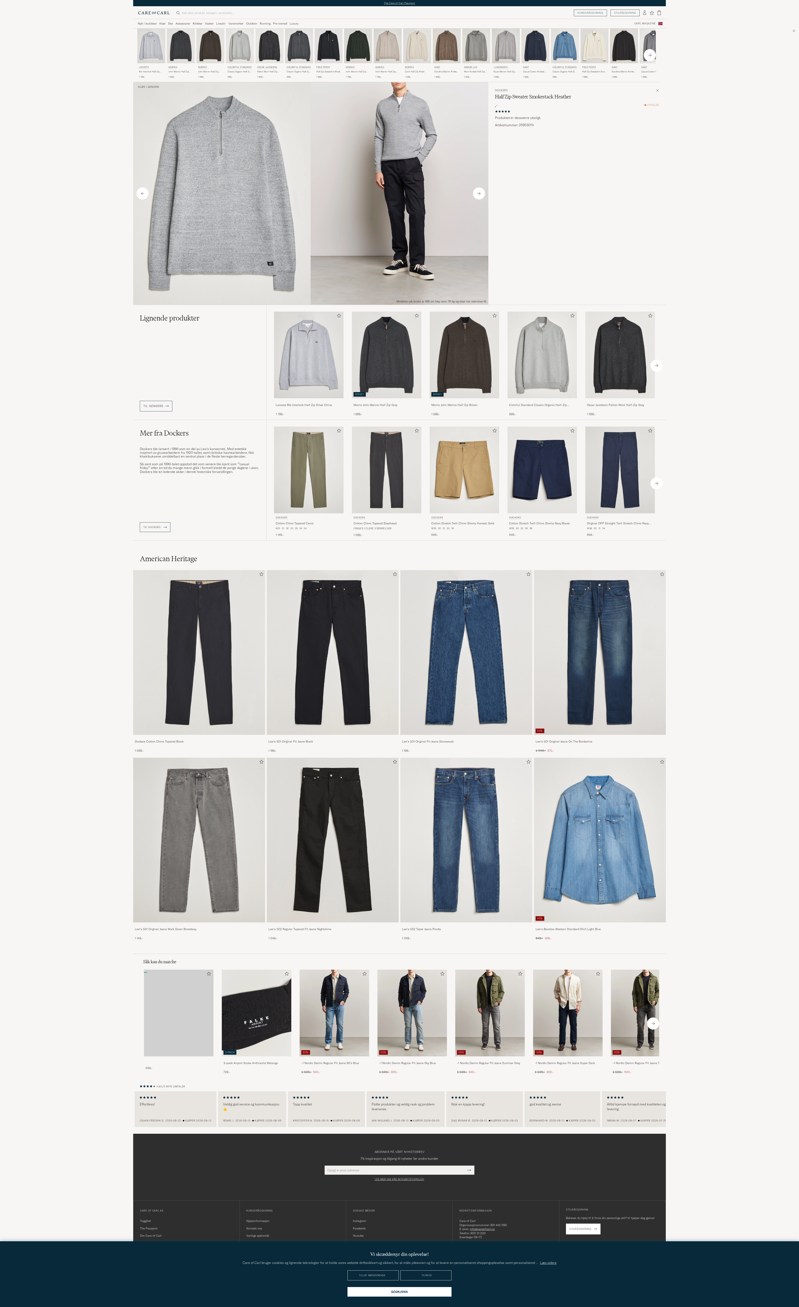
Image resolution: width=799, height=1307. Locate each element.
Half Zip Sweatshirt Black (328, 71)
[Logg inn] (644, 12)
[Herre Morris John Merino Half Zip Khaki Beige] (388, 45)
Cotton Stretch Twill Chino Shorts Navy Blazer (539, 523)
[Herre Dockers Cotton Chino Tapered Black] (199, 652)
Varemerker (235, 23)
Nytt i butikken (147, 23)
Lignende (170, 318)
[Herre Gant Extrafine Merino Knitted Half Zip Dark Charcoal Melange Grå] (624, 45)
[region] (399, 1109)
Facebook (359, 1228)
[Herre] (178, 1013)
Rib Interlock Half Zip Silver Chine (149, 71)
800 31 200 (478, 1233)
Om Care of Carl (151, 1236)
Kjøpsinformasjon (257, 1221)
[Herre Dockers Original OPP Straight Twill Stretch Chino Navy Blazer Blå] (620, 470)
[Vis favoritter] (652, 13)
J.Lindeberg (501, 67)
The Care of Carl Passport (399, 3)
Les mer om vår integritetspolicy (399, 1179)
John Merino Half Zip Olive (356, 71)
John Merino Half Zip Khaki (385, 71)
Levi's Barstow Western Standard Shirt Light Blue (568, 929)
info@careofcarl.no (482, 1229)
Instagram (359, 1221)
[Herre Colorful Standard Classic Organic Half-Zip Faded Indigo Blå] (565, 45)
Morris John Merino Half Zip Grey (375, 405)
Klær (162, 23)
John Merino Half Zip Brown (208, 71)
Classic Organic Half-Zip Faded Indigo (564, 71)
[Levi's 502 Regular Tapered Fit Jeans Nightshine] (333, 925)
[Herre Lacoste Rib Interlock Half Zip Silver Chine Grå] (151, 45)
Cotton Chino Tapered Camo (295, 523)
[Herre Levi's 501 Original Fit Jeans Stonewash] (466, 652)
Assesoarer (183, 23)
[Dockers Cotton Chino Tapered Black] (199, 737)
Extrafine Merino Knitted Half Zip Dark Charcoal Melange (623, 71)
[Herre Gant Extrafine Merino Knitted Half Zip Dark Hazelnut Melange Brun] (447, 45)
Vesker (209, 23)
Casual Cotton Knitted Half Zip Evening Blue (533, 71)
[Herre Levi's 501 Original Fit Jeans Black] (333, 652)
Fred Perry (323, 67)
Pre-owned (280, 23)
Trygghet (145, 1221)
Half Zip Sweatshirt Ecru (593, 71)
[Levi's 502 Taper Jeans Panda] (466, 925)
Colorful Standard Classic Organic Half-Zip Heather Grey (538, 405)
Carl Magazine (645, 23)
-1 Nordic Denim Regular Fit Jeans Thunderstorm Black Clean (644, 1063)
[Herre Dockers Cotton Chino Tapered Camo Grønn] (309, 470)
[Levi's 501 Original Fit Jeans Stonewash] (466, 737)
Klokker (197, 23)
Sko (170, 23)
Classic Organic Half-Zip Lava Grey (298, 71)
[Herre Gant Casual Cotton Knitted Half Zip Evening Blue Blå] (535, 45)
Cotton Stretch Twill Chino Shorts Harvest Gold (462, 523)
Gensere (153, 86)
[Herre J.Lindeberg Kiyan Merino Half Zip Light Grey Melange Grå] (506, 45)
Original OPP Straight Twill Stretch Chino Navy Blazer (618, 523)
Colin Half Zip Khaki (414, 71)
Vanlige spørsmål (257, 1236)
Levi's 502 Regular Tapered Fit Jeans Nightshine (299, 929)
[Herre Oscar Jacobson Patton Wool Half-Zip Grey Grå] (269, 45)
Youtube (358, 1236)
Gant (437, 67)
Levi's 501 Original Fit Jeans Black (290, 741)
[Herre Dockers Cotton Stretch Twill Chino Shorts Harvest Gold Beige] (464, 470)
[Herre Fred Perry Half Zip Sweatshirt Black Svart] (328, 45)
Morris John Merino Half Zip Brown (454, 405)
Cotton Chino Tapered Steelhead (375, 523)
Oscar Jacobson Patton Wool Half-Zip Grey (615, 405)
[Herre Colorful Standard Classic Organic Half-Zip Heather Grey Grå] (240, 45)
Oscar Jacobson (267, 67)
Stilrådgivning (625, 12)
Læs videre (548, 1263)
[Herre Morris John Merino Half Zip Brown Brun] (210, 45)
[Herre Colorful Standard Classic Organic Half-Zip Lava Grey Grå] (299, 45)
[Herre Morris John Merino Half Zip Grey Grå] (181, 45)
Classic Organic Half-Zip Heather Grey (239, 71)
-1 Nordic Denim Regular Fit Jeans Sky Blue (407, 1063)
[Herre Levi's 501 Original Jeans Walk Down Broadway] (199, 840)
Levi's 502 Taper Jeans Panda (421, 929)
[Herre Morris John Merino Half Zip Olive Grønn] (358, 45)
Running (265, 23)
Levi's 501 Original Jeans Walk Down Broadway (165, 929)
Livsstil (221, 23)
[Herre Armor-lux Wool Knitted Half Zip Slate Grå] (476, 45)
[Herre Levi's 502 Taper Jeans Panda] (466, 840)
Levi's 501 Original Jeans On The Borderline (564, 741)
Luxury (294, 23)
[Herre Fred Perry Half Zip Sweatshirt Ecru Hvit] (594, 45)
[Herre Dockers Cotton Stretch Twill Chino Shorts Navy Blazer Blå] (542, 470)
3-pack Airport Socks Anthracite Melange (250, 1063)
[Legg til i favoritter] (338, 316)
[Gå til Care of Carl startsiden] (154, 13)
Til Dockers (152, 527)
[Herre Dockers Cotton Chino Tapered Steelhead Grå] (386, 470)
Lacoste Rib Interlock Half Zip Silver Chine (304, 405)
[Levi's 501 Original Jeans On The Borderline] (600, 737)
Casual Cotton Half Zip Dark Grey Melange (652, 71)
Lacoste (144, 67)
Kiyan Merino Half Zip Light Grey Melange (504, 71)
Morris (173, 67)
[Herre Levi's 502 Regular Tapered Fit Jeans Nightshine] (333, 840)
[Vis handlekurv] (659, 13)
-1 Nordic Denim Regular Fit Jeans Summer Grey (488, 1063)
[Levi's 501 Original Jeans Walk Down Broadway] (199, 925)
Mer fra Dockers (164, 433)
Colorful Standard (240, 67)
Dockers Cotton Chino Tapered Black (159, 741)
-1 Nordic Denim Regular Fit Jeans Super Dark (565, 1063)
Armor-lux (470, 67)
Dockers (501, 90)
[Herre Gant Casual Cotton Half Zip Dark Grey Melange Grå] (653, 45)
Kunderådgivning (590, 12)
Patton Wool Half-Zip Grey (267, 71)
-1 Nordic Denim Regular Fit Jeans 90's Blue (330, 1063)
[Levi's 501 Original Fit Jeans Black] (333, 737)
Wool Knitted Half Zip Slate (474, 71)
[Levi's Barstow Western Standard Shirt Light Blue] (600, 925)
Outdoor (251, 23)
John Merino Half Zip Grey (179, 71)
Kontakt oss (254, 1228)
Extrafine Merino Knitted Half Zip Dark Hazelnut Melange (446, 71)
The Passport (149, 1228)
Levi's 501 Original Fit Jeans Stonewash (428, 741)
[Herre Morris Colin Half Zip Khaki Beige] (417, 45)
